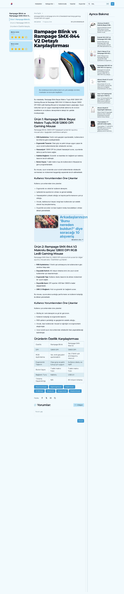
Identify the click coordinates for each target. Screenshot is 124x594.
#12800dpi (39, 391)
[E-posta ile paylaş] (50, 398)
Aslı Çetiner (37, 22)
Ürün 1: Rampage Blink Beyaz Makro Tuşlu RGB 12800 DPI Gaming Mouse (20, 19)
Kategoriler (49, 4)
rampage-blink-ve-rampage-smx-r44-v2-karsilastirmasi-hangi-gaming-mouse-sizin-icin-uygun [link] (57, 17)
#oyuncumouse (41, 387)
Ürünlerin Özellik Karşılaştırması (20, 26)
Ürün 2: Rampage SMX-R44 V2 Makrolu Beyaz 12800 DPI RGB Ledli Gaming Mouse (20, 23)
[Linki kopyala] (55, 398)
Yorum (80, 421)
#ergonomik (62, 391)
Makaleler (38, 4)
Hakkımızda (62, 4)
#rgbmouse (69, 387)
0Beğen (80, 405)
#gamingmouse (56, 387)
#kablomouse (75, 391)
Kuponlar (82, 4)
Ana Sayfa (37, 13)
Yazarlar (72, 4)
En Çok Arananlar (77, 22)
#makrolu (50, 391)
